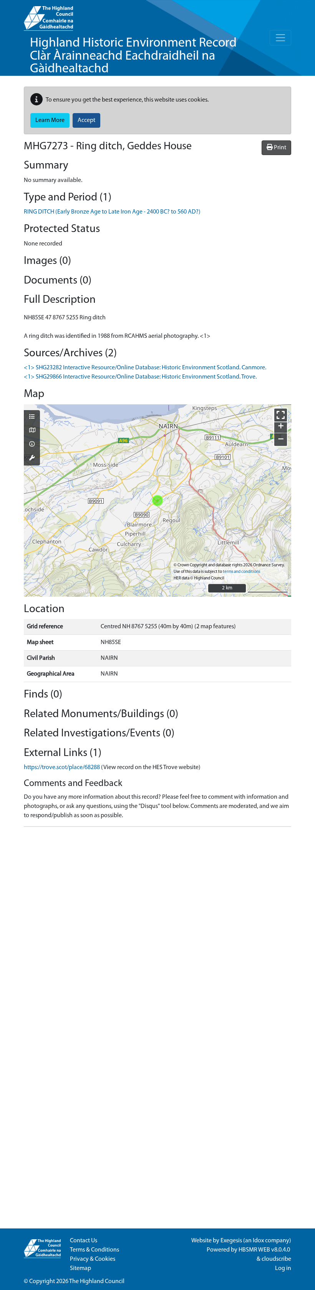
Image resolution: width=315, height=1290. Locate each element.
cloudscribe (276, 1259)
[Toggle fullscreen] (280, 415)
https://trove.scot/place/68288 (62, 767)
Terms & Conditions (94, 1250)
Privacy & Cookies (92, 1259)
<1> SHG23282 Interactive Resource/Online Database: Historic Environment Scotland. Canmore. (145, 368)
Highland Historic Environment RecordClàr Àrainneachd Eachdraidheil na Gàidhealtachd (133, 56)
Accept (86, 120)
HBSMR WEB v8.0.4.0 (265, 1250)
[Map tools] (32, 459)
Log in (283, 1268)
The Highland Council (96, 1281)
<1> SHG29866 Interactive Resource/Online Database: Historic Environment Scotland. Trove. (140, 377)
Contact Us (83, 1241)
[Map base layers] (32, 431)
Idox (258, 1241)
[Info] (32, 445)
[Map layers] (32, 417)
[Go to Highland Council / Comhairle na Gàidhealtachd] (48, 15)
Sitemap (80, 1268)
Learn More (50, 120)
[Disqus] (157, 929)
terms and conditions (241, 572)
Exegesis (231, 1241)
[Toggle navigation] (280, 37)
